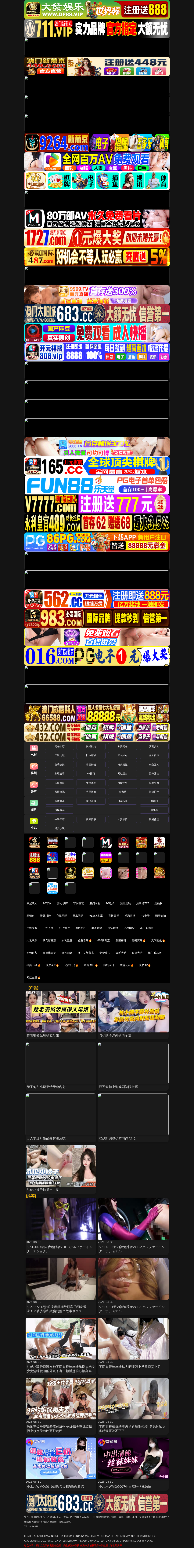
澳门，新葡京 (86, 952)
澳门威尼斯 (155, 952)
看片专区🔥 (91, 965)
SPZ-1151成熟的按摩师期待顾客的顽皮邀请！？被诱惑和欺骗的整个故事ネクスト (57, 1309)
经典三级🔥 (34, 965)
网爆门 (154, 801)
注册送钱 (125, 903)
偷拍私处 (80, 928)
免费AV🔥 (145, 965)
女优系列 (91, 782)
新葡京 (30, 915)
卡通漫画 (60, 801)
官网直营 (78, 903)
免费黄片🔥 (139, 940)
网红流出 (123, 773)
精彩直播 (130, 915)
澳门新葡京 (146, 928)
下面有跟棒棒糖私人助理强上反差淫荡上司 (130, 1366)
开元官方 (32, 952)
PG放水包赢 (96, 915)
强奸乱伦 (91, 746)
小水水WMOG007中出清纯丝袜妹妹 (125, 1486)
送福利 (158, 903)
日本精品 (91, 755)
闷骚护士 (154, 791)
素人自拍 (154, 755)
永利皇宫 (67, 940)
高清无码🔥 (127, 965)
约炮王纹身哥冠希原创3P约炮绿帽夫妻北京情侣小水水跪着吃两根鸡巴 (59, 1428)
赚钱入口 (108, 965)
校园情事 (91, 819)
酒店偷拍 (160, 915)
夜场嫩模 (113, 928)
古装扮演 (60, 782)
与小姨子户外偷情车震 (115, 1035)
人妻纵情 (123, 819)
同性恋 (154, 810)
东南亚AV (154, 764)
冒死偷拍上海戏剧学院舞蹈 (118, 1087)
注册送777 (142, 903)
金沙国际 (67, 952)
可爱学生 (123, 782)
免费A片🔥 (52, 965)
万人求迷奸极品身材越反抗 (46, 1138)
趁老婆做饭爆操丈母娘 (43, 1035)
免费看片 (104, 952)
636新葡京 (103, 940)
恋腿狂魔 (154, 782)
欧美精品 (123, 746)
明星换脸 (91, 791)
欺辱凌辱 (60, 773)
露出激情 (91, 801)
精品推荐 (60, 746)
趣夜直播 (96, 928)
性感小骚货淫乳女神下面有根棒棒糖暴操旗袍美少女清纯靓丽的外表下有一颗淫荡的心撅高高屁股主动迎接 (61, 1370)
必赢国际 (61, 915)
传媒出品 (60, 810)
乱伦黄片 (64, 928)
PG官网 (47, 903)
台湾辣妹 (60, 764)
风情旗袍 (60, 791)
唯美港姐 (123, 764)
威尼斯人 (32, 903)
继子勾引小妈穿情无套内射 (46, 1087)
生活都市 (60, 819)
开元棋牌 (62, 903)
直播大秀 (137, 952)
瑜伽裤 (122, 791)
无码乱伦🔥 (158, 940)
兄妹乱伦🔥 (72, 965)
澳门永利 (94, 903)
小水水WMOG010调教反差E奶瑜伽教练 (55, 1486)
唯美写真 (123, 801)
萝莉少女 (154, 746)
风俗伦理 (154, 819)
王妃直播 (48, 928)
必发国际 (129, 928)
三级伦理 (60, 755)
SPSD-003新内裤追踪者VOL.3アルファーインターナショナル (59, 1249)
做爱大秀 (121, 952)
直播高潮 (113, 915)
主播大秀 (32, 928)
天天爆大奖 (49, 952)
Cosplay (122, 755)
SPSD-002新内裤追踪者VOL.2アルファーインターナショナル (132, 1249)
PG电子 (110, 903)
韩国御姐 (91, 764)
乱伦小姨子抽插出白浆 (43, 1189)
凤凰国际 (78, 915)
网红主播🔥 (34, 977)
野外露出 (154, 773)
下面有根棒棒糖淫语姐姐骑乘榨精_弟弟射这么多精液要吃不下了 (132, 1428)
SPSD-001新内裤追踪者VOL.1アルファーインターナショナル (132, 1309)
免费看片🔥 (85, 940)
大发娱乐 (32, 940)
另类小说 (60, 828)
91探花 (91, 773)
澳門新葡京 (49, 940)
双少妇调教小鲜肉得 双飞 (117, 1138)
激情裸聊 (121, 940)
